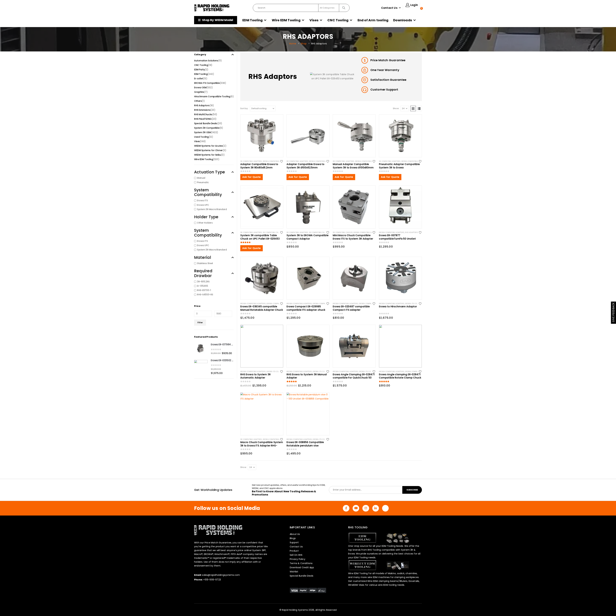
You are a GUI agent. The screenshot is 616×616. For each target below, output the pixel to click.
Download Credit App (302, 567)
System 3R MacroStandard (212, 209)
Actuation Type (209, 172)
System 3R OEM (202, 132)
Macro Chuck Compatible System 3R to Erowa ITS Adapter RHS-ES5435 (261, 444)
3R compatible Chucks (273, 232)
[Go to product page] (201, 348)
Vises (313, 20)
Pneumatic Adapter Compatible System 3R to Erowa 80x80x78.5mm (399, 166)
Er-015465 (202, 285)
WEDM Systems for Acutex (208, 145)
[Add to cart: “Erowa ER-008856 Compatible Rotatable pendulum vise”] (324, 398)
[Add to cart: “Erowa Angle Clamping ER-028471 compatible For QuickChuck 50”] (370, 330)
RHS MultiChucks (203, 114)
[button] (413, 108)
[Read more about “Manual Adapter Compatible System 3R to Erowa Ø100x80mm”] (370, 120)
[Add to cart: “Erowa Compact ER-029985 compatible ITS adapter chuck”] (324, 262)
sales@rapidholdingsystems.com (221, 575)
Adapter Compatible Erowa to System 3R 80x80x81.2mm (259, 166)
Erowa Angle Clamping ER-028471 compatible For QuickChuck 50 (354, 376)
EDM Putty (199, 69)
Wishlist (294, 571)
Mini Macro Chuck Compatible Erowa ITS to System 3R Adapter (353, 237)
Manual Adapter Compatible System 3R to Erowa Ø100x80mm (353, 166)
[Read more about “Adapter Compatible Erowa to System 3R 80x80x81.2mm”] (278, 120)
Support (294, 542)
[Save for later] (281, 161)
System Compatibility (208, 192)
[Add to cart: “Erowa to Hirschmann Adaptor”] (416, 262)
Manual (201, 178)
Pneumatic (203, 182)
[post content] (261, 136)
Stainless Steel (205, 263)
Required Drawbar (203, 273)
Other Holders (205, 222)
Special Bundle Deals (205, 123)
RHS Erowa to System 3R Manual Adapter (307, 376)
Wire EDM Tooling (286, 20)
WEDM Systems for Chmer (208, 150)
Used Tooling (201, 136)
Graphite (199, 92)
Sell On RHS (296, 555)
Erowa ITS (202, 200)
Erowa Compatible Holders (371, 303)
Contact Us (389, 8)
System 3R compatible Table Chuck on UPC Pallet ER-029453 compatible (260, 237)
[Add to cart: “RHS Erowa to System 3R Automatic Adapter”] (278, 330)
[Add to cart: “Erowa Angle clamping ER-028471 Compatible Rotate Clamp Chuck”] (416, 330)
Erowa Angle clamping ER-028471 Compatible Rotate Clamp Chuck (400, 376)
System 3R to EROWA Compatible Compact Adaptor (308, 237)
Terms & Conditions (301, 563)
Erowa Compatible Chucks (278, 303)
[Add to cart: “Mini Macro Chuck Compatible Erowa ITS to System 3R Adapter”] (370, 191)
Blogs (293, 538)
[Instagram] (365, 508)
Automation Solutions (206, 60)
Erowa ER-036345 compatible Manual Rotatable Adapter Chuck (261, 308)
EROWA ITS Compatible (414, 303)
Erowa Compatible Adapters (275, 161)
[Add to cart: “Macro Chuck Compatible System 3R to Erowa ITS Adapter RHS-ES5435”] (278, 398)
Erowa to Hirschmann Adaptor (398, 306)
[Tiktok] (385, 508)
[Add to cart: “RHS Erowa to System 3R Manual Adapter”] (324, 330)
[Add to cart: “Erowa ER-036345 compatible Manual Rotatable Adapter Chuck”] (278, 262)
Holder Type (206, 217)
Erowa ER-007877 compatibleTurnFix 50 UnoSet (397, 237)
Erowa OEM (200, 87)
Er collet (198, 78)
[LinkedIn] (375, 508)
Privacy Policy (297, 559)
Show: (396, 108)
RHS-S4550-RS (205, 294)
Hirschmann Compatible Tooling (212, 96)
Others (198, 101)
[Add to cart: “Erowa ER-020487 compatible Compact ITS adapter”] (370, 262)
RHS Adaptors (411, 232)
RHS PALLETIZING (203, 119)
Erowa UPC (203, 205)
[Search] (344, 8)
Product (294, 550)
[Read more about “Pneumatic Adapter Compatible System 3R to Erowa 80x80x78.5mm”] (416, 120)
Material (202, 257)
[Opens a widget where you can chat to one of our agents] (604, 610)
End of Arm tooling (373, 20)
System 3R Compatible (206, 127)
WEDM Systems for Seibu (207, 154)
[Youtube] (356, 508)
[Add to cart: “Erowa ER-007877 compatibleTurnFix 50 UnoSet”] (416, 191)
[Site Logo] (212, 8)
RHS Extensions (202, 110)
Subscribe (412, 489)
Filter (200, 322)
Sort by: (244, 108)
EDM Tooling (252, 20)
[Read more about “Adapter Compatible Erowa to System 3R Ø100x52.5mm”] (324, 120)
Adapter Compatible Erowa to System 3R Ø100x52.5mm (305, 166)
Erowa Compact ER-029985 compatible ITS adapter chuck (306, 308)
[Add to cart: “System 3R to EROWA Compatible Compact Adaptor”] (324, 191)
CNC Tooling (337, 20)
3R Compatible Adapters (251, 161)
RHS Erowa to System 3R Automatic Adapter (255, 376)
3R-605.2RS (203, 281)
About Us (295, 534)
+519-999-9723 (212, 579)
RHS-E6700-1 (204, 290)
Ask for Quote (251, 177)
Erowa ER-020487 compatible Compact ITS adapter (351, 308)
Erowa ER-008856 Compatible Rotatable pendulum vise (305, 444)
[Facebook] (346, 508)
